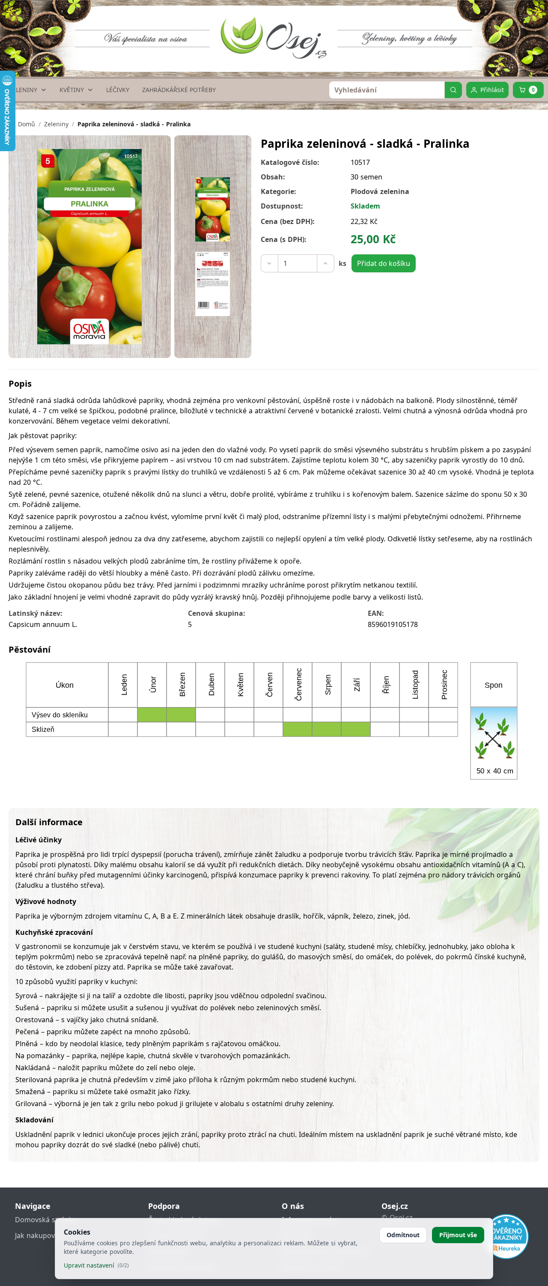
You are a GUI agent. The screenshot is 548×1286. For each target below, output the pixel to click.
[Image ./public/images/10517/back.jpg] (213, 284)
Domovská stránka (46, 1219)
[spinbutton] (297, 263)
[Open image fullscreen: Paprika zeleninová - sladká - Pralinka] (90, 246)
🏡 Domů (22, 124)
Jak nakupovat (38, 1235)
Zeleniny (56, 124)
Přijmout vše (458, 1235)
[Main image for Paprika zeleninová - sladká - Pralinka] (213, 209)
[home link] (277, 32)
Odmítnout (403, 1235)
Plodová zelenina (380, 191)
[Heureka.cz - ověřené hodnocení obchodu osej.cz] (506, 1236)
